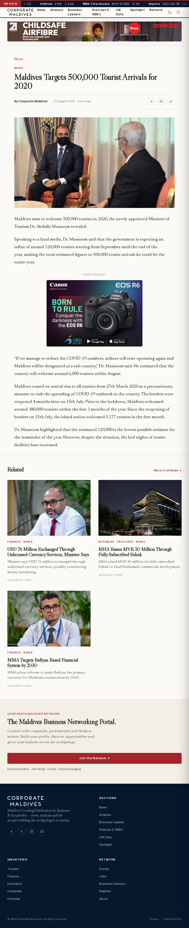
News (41, 10)
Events (104, 869)
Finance (13, 876)
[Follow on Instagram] (31, 831)
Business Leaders (75, 12)
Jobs (102, 876)
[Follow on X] (21, 831)
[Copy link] (171, 101)
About (103, 898)
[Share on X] (151, 101)
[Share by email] (161, 101)
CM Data (120, 12)
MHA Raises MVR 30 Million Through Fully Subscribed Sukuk (135, 552)
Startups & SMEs (100, 12)
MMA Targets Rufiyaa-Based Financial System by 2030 (42, 662)
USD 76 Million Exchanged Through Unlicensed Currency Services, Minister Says (48, 552)
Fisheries (13, 898)
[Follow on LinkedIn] (42, 831)
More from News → (168, 470)
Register (105, 891)
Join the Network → (94, 758)
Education (14, 883)
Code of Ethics (172, 919)
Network (156, 10)
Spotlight (137, 10)
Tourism (13, 869)
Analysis (56, 10)
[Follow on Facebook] (11, 831)
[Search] (178, 12)
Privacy (154, 919)
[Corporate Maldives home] (20, 12)
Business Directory (112, 883)
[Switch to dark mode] (169, 12)
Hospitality (14, 891)
